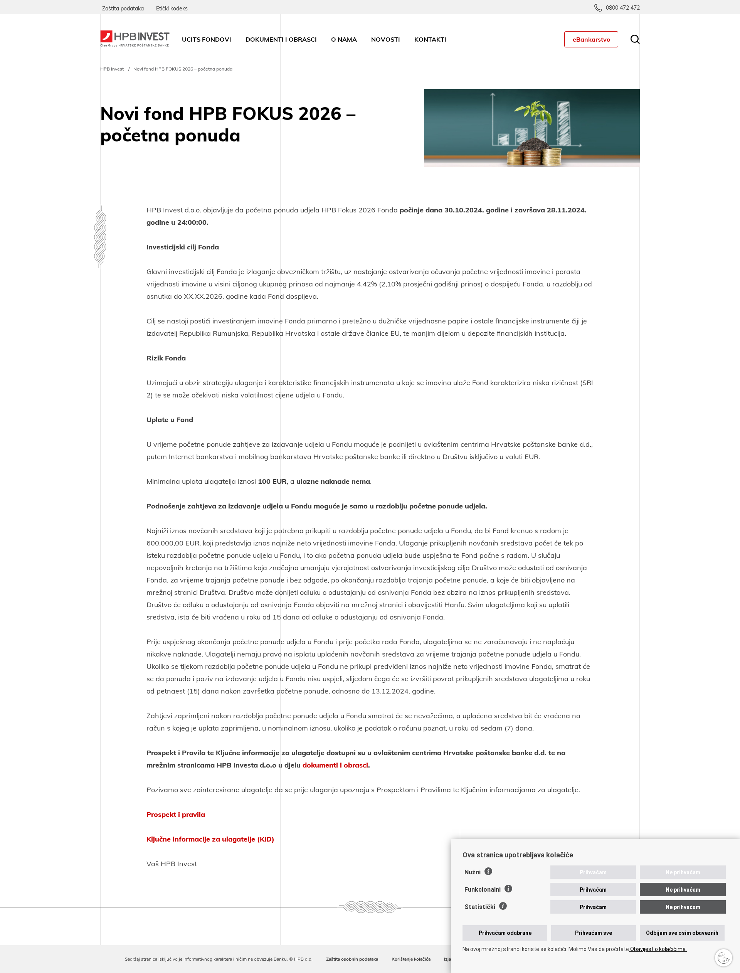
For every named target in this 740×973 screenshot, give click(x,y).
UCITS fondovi (206, 39)
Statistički (479, 907)
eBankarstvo (591, 39)
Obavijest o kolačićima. (658, 949)
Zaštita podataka (123, 8)
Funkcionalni (482, 889)
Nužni (472, 872)
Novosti (385, 39)
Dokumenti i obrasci (281, 39)
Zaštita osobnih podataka (352, 959)
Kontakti (430, 39)
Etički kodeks (172, 8)
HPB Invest (112, 69)
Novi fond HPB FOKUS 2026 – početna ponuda (182, 69)
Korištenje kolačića (411, 959)
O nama (344, 39)
